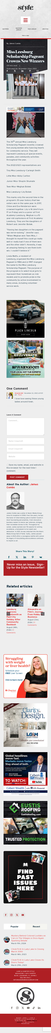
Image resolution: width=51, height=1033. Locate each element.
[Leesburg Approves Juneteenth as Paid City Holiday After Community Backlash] (13, 600)
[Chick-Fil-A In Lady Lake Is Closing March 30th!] (7, 950)
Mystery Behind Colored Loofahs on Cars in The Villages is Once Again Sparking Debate (28, 938)
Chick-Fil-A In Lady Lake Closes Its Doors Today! (27, 961)
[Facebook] (7, 70)
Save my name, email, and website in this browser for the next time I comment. (25, 468)
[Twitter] (17, 915)
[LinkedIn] (22, 70)
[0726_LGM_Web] (25, 705)
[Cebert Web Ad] (25, 753)
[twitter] (23, 1008)
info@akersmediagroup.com (25, 980)
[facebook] (12, 1008)
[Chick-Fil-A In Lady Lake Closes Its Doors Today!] (7, 961)
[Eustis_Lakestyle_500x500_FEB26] (25, 802)
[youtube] (28, 1008)
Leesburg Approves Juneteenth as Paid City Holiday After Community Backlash (12, 617)
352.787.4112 (25, 977)
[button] (8, 614)
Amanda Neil (19, 393)
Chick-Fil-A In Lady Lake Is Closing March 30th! (27, 950)
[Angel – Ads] (25, 341)
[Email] (37, 70)
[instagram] (17, 1008)
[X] (15, 70)
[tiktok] (34, 1008)
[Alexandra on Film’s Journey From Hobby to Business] (34, 600)
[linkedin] (39, 1008)
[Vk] (40, 557)
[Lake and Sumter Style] (25, 301)
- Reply (19, 395)
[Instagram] (11, 915)
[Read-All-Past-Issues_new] (25, 852)
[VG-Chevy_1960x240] (25, 108)
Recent (36, 926)
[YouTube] (23, 915)
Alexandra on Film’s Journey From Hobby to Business (33, 613)
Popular (15, 926)
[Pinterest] (30, 70)
